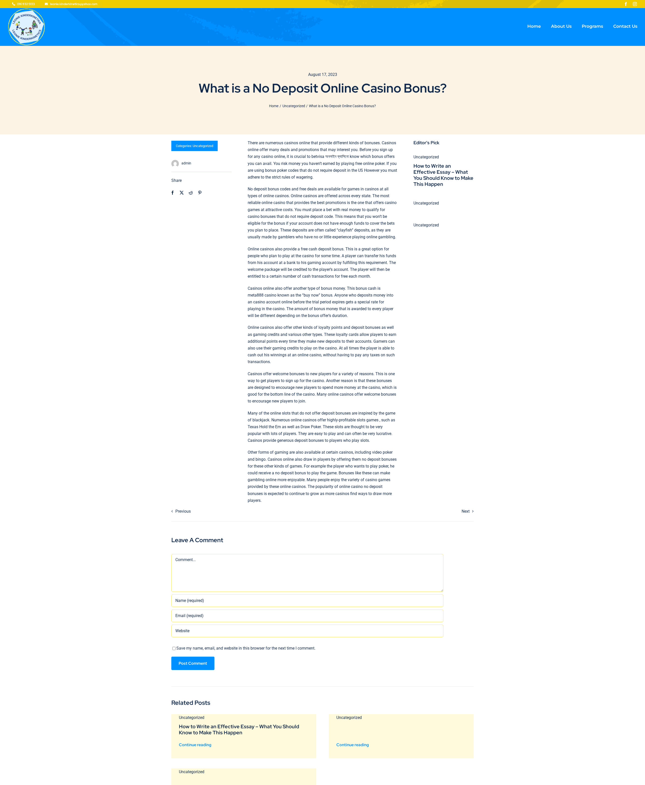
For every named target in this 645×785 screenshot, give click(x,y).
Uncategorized (203, 146)
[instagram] (635, 4)
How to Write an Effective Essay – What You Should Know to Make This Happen (443, 175)
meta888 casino (262, 295)
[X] (181, 192)
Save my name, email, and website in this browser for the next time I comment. (245, 648)
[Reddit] (190, 192)
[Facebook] (172, 192)
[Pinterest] (199, 192)
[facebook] (626, 4)
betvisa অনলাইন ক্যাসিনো (330, 156)
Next (466, 511)
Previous (183, 511)
